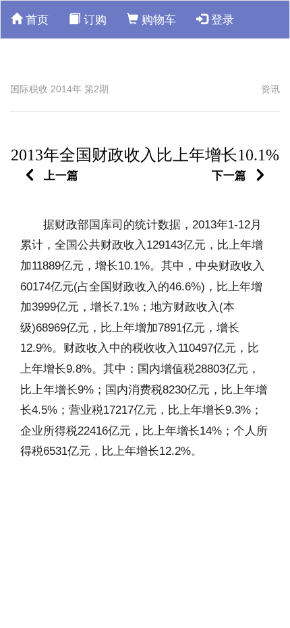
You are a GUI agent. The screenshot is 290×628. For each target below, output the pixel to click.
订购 (93, 19)
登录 (221, 19)
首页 (35, 19)
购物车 (157, 19)
